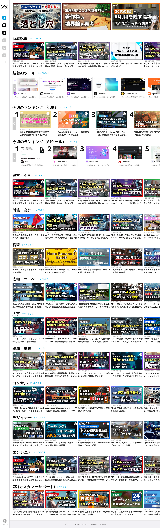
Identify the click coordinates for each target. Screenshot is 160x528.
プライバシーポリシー (80, 524)
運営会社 (103, 524)
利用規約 (94, 524)
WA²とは (66, 524)
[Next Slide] (158, 16)
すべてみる (34, 38)
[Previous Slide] (14, 16)
